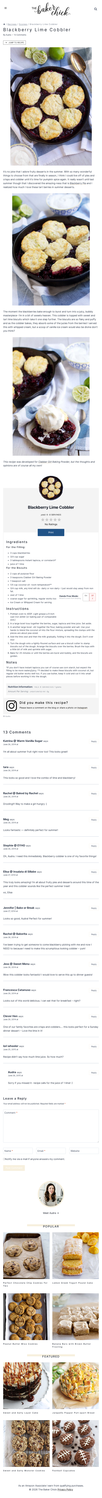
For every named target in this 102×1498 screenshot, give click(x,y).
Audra (8, 35)
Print (51, 532)
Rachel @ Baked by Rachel (20, 793)
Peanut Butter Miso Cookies (20, 1344)
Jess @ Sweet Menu (16, 964)
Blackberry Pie (78, 183)
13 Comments (20, 35)
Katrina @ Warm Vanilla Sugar (22, 741)
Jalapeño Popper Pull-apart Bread (73, 1413)
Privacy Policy (65, 1489)
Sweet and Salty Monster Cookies (24, 1470)
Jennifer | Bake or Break (18, 907)
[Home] (4, 24)
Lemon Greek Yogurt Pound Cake (72, 1283)
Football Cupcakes (63, 1470)
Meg (6, 819)
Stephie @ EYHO (14, 845)
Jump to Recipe (16, 42)
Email (41, 1151)
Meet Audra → (51, 1213)
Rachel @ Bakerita (15, 933)
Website (75, 1151)
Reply (94, 741)
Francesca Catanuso (16, 990)
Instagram (82, 707)
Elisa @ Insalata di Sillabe (19, 871)
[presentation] (26, 1255)
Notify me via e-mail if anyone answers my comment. (35, 1159)
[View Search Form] (95, 9)
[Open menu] (5, 8)
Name (8, 1151)
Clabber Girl (45, 461)
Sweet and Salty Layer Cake (20, 1413)
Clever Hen (10, 1016)
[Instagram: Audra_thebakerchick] (13, 705)
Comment (10, 1112)
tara (5, 767)
